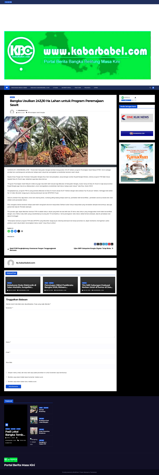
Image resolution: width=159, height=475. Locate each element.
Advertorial (66, 87)
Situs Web (9, 362)
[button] (150, 87)
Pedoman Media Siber (19, 87)
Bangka (12, 97)
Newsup (86, 472)
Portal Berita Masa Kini (79, 81)
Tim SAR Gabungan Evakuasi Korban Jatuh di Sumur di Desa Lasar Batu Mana (97, 287)
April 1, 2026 (11, 437)
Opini (96, 87)
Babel (46, 282)
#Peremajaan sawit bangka (36, 112)
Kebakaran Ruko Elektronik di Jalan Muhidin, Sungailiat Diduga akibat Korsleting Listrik (22, 287)
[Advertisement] (79, 18)
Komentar (9, 308)
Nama (8, 342)
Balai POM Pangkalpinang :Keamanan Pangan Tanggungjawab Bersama (33, 249)
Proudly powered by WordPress (70, 472)
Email (8, 352)
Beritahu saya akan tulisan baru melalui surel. (22, 381)
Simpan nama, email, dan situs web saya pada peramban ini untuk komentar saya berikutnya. (37, 372)
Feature (78, 87)
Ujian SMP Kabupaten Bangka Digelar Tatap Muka (92, 248)
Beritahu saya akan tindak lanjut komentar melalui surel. (25, 377)
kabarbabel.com (22, 110)
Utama (55, 87)
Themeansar (93, 472)
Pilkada (87, 87)
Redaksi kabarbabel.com (40, 87)
